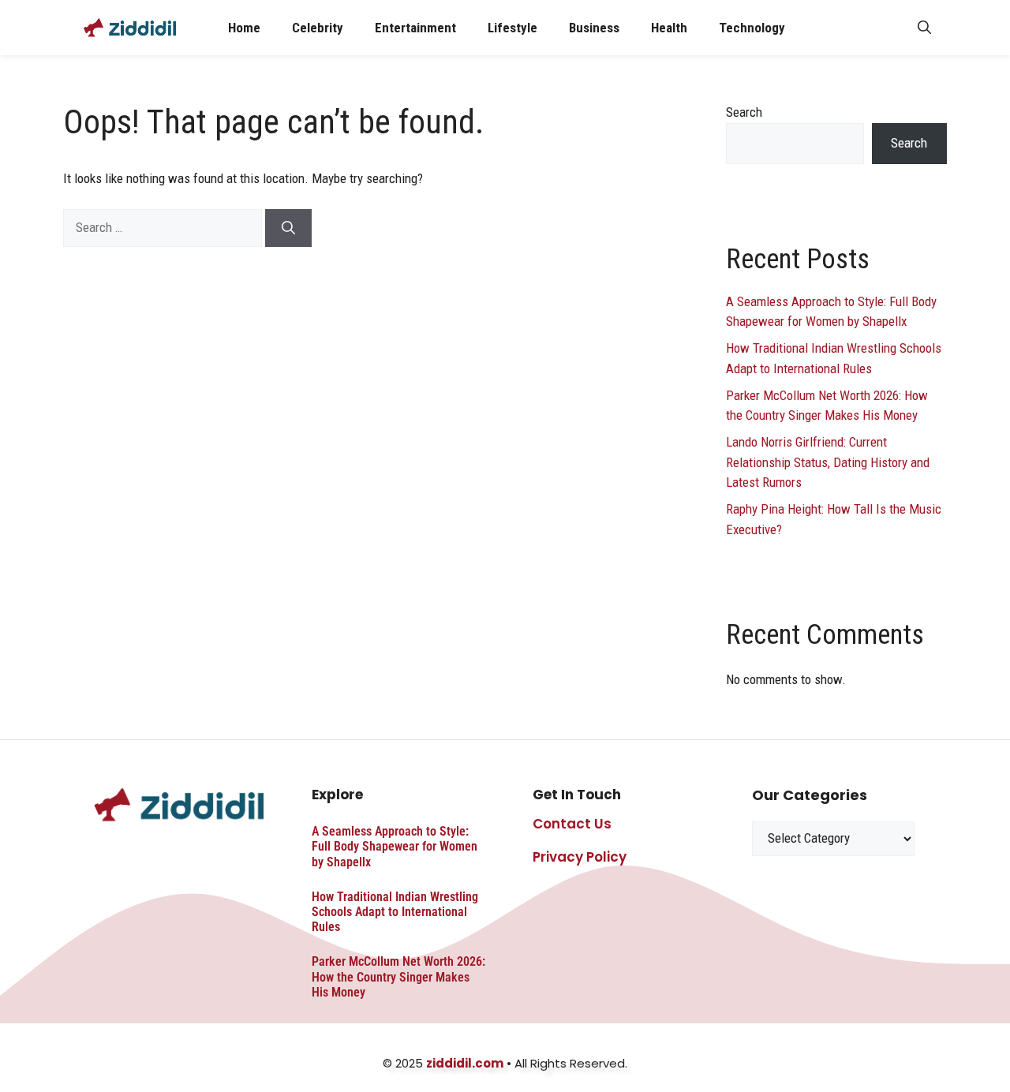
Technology (752, 28)
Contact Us (572, 823)
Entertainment (415, 28)
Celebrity (317, 28)
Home (244, 28)
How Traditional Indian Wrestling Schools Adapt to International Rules (395, 911)
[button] (924, 27)
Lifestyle (512, 28)
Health (669, 28)
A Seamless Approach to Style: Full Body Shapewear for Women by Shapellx (394, 846)
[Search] (288, 228)
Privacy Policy (580, 856)
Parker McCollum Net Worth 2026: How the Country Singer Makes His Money (398, 976)
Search (744, 112)
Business (594, 28)
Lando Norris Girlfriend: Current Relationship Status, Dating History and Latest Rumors (828, 462)
